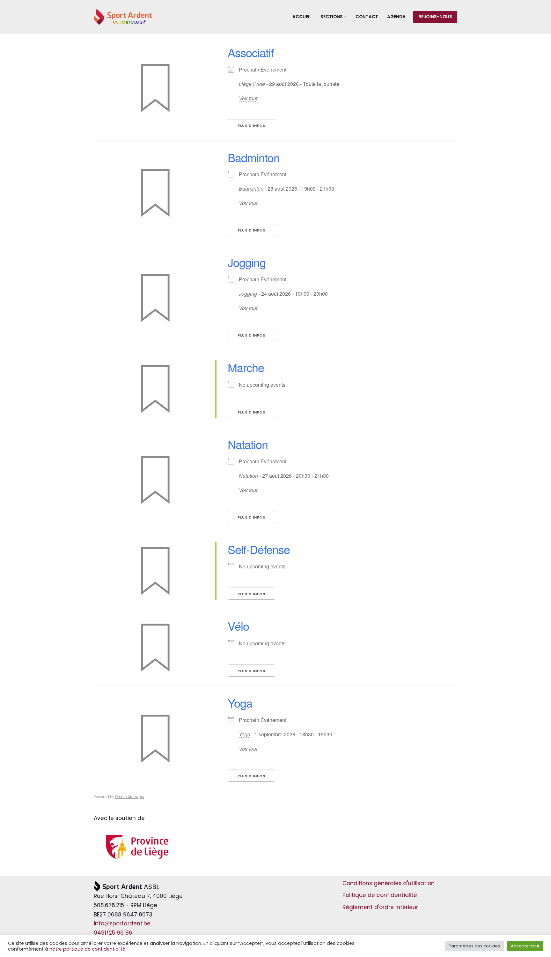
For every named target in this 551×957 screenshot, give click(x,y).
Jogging (247, 262)
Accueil (302, 17)
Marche (246, 367)
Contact (367, 17)
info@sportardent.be (122, 923)
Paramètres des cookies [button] (474, 946)
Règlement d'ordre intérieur (380, 907)
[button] (345, 17)
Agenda (396, 17)
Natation (248, 444)
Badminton (254, 157)
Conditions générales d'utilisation (388, 883)
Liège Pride (252, 83)
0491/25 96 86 (113, 933)
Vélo (238, 626)
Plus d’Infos (251, 125)
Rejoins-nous (435, 17)
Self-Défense (259, 549)
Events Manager (129, 796)
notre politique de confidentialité (87, 949)
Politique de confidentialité (379, 895)
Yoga (240, 703)
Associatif (251, 52)
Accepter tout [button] (525, 946)
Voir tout (248, 98)
